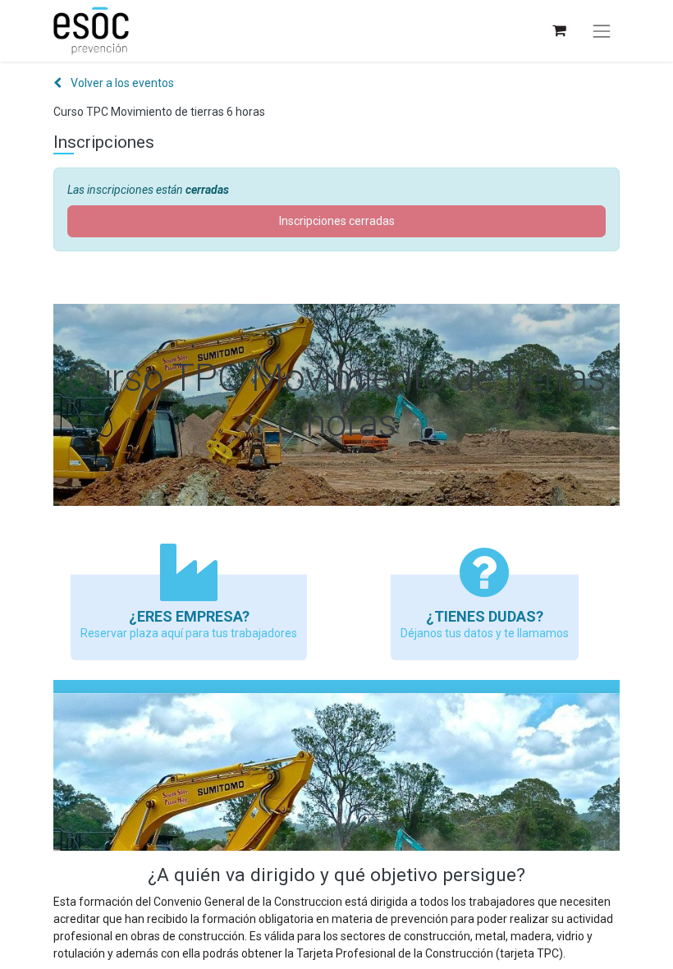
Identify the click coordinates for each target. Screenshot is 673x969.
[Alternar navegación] (602, 31)
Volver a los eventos (121, 83)
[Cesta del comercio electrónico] (558, 30)
